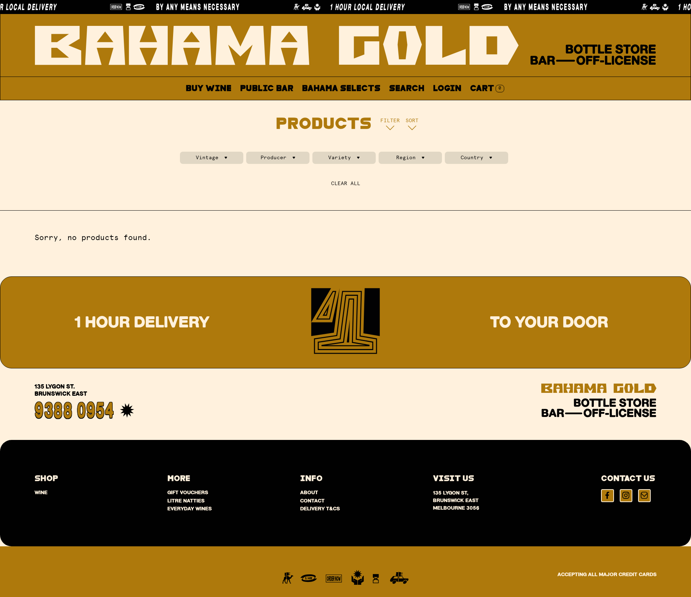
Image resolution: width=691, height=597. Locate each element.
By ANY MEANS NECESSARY (188, 6)
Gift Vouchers (187, 492)
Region (406, 158)
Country (472, 158)
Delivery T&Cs (320, 508)
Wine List (326, 105)
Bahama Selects (341, 88)
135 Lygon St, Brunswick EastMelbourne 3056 (456, 500)
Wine (41, 492)
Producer (273, 158)
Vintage (207, 158)
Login (447, 88)
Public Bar (266, 88)
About (376, 105)
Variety (339, 158)
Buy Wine (208, 88)
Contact (421, 105)
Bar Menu (271, 105)
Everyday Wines (189, 508)
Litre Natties (185, 500)
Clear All (345, 183)
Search (406, 88)
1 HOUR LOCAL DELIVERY (357, 6)
